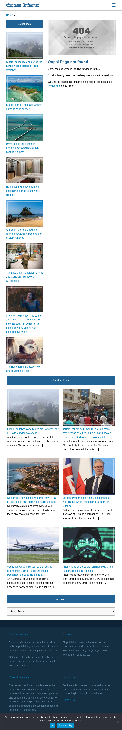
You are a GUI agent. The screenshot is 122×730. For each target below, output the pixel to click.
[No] (118, 721)
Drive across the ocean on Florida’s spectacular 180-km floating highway (22, 147)
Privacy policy (66, 725)
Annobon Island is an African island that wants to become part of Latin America (24, 233)
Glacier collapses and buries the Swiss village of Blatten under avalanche (24, 66)
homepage (54, 85)
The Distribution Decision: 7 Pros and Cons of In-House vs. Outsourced (24, 276)
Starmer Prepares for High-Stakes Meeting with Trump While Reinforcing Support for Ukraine (86, 501)
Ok (52, 725)
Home (9, 15)
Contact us (69, 700)
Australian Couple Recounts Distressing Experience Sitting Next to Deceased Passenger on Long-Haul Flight (29, 570)
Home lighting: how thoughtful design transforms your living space (23, 190)
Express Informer (22, 5)
